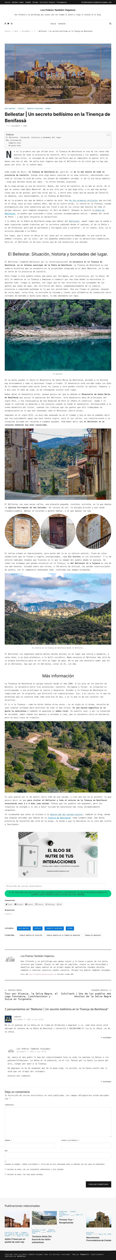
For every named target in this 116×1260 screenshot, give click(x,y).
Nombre (8, 1140)
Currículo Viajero (47, 2)
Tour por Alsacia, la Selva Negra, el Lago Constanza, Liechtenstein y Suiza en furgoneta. (31, 994)
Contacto (61, 24)
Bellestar (74, 221)
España (28, 2)
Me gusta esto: (15, 145)
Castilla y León (11, 1232)
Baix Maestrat (10, 108)
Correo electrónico (70, 1140)
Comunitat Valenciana (35, 108)
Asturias (90, 1232)
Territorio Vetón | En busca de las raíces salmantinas (42, 1239)
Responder (107, 1038)
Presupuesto (62, 2)
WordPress (21, 1256)
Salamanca (36, 1231)
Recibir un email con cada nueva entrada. (25, 1174)
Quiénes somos (18, 2)
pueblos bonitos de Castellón (31, 935)
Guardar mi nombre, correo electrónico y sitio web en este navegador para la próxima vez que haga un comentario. (55, 1164)
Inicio (7, 2)
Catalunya (63, 1211)
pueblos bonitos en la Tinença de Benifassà (63, 935)
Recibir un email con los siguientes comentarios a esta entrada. (35, 1169)
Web (6, 1151)
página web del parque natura (66, 814)
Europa (35, 2)
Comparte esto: (15, 143)
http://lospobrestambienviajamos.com (42, 974)
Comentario (9, 1105)
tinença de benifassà (93, 935)
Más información (13, 140)
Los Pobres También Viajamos (58, 10)
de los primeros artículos (83, 200)
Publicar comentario (98, 1184)
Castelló (21, 108)
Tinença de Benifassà (59, 818)
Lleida (62, 1213)
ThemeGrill (84, 1254)
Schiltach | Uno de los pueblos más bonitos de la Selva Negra (86, 993)
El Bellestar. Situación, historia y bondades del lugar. (34, 137)
